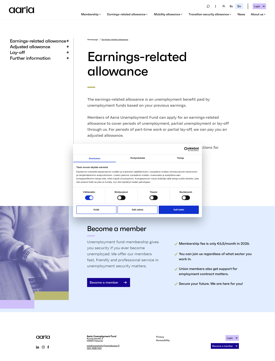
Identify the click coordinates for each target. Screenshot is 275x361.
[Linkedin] (37, 347)
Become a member (104, 282)
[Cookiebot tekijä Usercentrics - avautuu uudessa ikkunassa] (186, 149)
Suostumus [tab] (94, 158)
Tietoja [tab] (180, 158)
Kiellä (96, 209)
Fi (224, 6)
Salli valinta (137, 209)
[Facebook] (48, 347)
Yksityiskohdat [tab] (137, 158)
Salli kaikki (178, 209)
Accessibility (163, 340)
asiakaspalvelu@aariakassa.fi (103, 345)
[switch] (121, 198)
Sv (231, 6)
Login (257, 6)
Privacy (160, 336)
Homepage (92, 39)
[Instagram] (43, 347)
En (239, 6)
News (241, 14)
